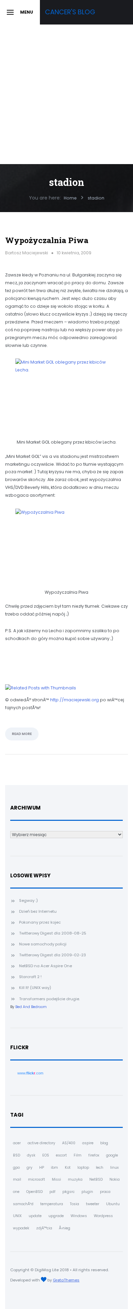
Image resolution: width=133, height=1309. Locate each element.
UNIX (17, 1215)
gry (29, 1167)
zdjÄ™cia (44, 1228)
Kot (68, 1167)
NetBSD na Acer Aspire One (45, 966)
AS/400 (68, 1143)
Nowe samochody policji (42, 944)
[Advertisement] (66, 94)
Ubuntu (113, 1204)
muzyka (75, 1179)
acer (17, 1143)
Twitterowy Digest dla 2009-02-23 (52, 955)
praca (105, 1191)
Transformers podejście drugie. (49, 999)
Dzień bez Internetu (38, 911)
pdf (52, 1191)
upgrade (56, 1215)
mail (17, 1179)
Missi (56, 1179)
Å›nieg (64, 1228)
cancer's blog (70, 12)
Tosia (74, 1204)
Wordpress (103, 1215)
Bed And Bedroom (31, 1006)
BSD (16, 1155)
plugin (87, 1191)
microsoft (36, 1179)
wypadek (21, 1228)
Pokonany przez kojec (40, 922)
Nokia (114, 1179)
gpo (16, 1167)
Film (78, 1155)
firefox (93, 1155)
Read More (22, 734)
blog (104, 1143)
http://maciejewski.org (74, 700)
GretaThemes (66, 1280)
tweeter (92, 1204)
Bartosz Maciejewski (26, 253)
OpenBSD (34, 1191)
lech (99, 1167)
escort (61, 1155)
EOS (45, 1155)
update (35, 1215)
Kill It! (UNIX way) (35, 987)
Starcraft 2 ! (30, 976)
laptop (83, 1167)
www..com (30, 1073)
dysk (31, 1155)
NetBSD (96, 1179)
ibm (54, 1167)
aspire (87, 1143)
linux (114, 1167)
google (112, 1155)
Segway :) (28, 900)
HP (41, 1167)
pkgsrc (68, 1191)
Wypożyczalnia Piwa (46, 240)
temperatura (51, 1204)
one (16, 1191)
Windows (79, 1215)
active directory (41, 1143)
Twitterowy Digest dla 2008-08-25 (52, 933)
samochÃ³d (23, 1204)
